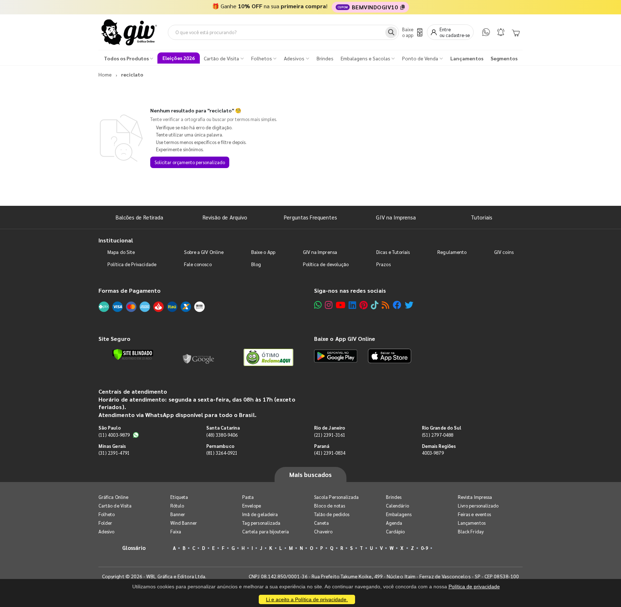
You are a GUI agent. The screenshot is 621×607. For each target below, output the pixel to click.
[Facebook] (397, 304)
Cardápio (395, 531)
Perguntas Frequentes (310, 217)
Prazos (383, 264)
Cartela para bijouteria (265, 531)
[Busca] (391, 32)
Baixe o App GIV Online (344, 338)
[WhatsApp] (486, 32)
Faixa (175, 531)
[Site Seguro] (199, 357)
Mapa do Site (121, 252)
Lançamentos (472, 523)
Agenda (394, 523)
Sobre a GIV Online (204, 252)
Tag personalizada (261, 523)
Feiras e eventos (474, 514)
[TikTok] (374, 304)
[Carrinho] (516, 32)
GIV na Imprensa (396, 217)
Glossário (134, 547)
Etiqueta (179, 497)
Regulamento (451, 252)
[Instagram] (328, 304)
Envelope (251, 505)
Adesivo (106, 531)
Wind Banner (183, 523)
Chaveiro (323, 531)
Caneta (321, 523)
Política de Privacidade (131, 264)
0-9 (424, 548)
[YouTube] (340, 304)
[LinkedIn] (352, 304)
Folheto (106, 514)
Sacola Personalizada (336, 497)
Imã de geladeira (260, 514)
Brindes (393, 497)
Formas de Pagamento (129, 290)
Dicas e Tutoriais (393, 252)
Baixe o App (263, 252)
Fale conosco (198, 264)
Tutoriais (481, 217)
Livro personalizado (478, 505)
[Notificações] (500, 32)
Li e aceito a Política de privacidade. (307, 599)
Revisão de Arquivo (225, 217)
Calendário (397, 505)
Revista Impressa (475, 497)
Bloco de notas (329, 505)
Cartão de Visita (115, 505)
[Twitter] (409, 304)
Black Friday (471, 531)
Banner (177, 514)
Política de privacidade (474, 586)
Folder (105, 523)
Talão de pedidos (331, 514)
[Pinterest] (363, 304)
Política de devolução (326, 264)
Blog (256, 264)
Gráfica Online (113, 497)
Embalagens (398, 514)
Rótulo (177, 505)
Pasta (248, 497)
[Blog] (385, 304)
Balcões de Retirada (139, 217)
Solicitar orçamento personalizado (190, 162)
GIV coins (504, 252)
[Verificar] (132, 354)
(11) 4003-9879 (114, 435)
